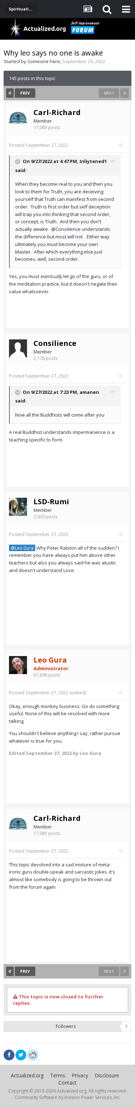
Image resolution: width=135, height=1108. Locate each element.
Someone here (43, 61)
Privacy (80, 1075)
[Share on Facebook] (9, 1055)
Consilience (54, 343)
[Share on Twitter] (20, 1055)
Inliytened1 (93, 161)
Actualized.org (27, 1075)
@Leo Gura (22, 548)
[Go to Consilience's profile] (18, 348)
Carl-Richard (57, 112)
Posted (38, 145)
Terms (57, 1075)
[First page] (10, 93)
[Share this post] (120, 145)
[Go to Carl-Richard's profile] (18, 118)
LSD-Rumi (51, 501)
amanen (89, 392)
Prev (25, 93)
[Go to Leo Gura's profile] (18, 665)
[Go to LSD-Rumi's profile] (18, 507)
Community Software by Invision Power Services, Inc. (68, 1097)
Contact (67, 1082)
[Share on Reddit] (32, 1054)
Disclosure (107, 1075)
